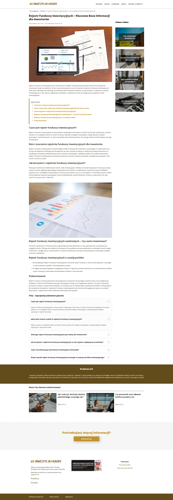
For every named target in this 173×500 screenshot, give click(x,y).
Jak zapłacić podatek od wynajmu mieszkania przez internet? (129, 80)
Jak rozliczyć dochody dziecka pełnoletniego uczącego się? (71, 395)
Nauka (107, 4)
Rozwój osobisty (135, 4)
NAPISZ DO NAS (86, 439)
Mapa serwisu (54, 496)
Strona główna (34, 11)
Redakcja (35, 478)
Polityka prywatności (36, 496)
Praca (123, 4)
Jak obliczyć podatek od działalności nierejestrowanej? (129, 102)
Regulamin (69, 496)
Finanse (99, 4)
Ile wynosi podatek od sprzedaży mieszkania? (130, 59)
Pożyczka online (124, 465)
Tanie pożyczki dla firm (125, 468)
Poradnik (115, 4)
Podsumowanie (40, 120)
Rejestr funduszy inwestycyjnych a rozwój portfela (54, 117)
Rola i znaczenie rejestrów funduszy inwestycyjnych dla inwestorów (61, 108)
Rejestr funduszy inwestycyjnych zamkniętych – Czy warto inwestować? (63, 114)
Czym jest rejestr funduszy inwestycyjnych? (52, 105)
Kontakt (34, 482)
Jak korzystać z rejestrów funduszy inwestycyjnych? (55, 111)
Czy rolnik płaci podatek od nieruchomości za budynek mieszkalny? (130, 37)
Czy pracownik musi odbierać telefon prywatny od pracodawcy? (128, 395)
